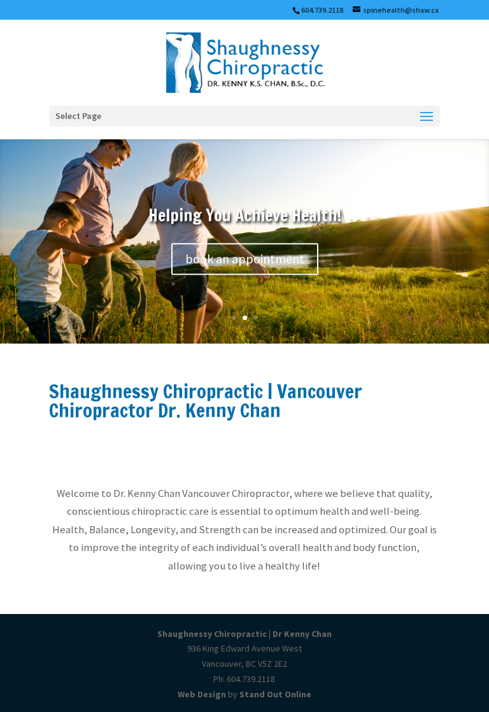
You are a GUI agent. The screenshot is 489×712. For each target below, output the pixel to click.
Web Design (202, 694)
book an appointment (244, 259)
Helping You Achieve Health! (244, 215)
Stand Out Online (275, 694)
